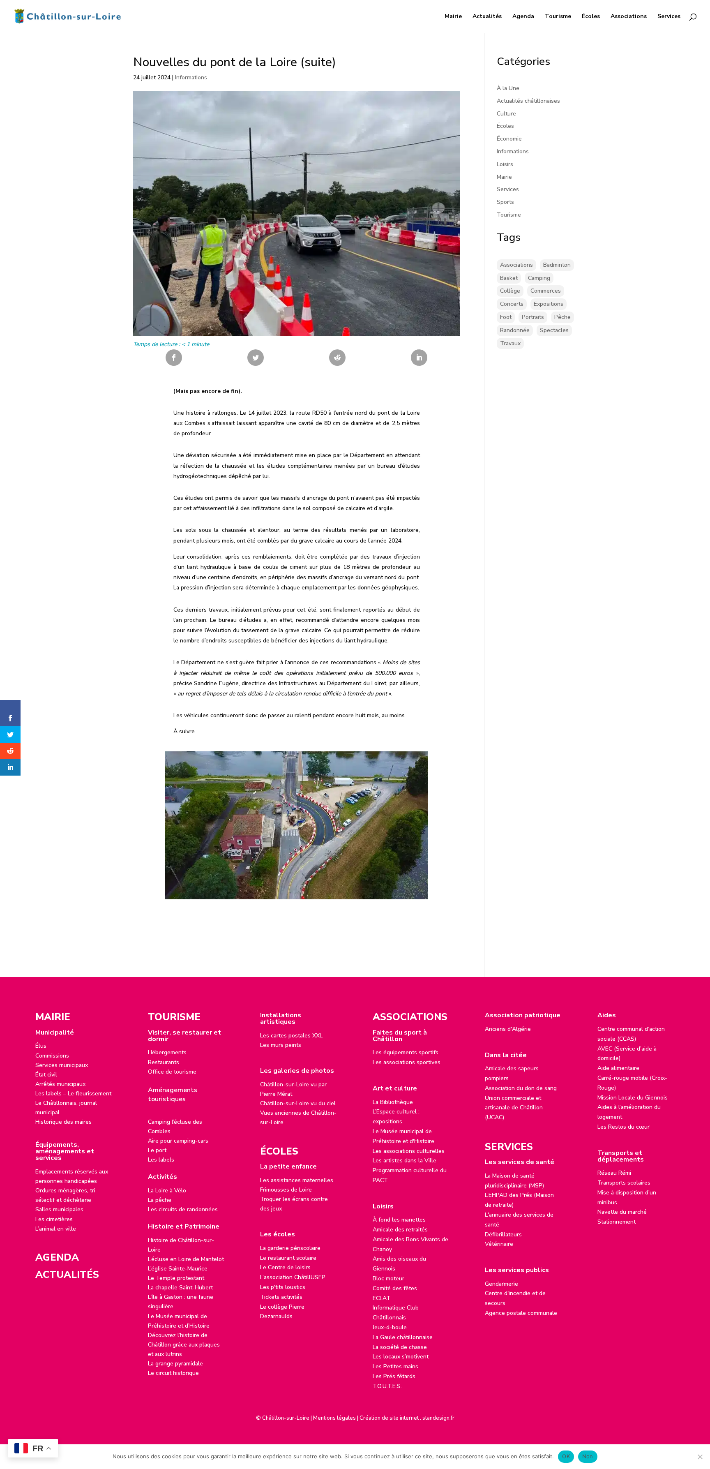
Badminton (557, 265)
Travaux (510, 343)
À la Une (508, 88)
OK (566, 1456)
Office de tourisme (172, 1072)
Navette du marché (622, 1212)
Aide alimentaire (618, 1068)
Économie (509, 139)
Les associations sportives (406, 1062)
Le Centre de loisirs (285, 1267)
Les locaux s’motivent (401, 1356)
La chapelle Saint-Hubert (180, 1287)
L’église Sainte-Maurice (177, 1269)
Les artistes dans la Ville (404, 1160)
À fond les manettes (399, 1220)
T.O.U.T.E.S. (387, 1386)
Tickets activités (281, 1297)
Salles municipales (59, 1209)
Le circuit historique (173, 1373)
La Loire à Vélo (167, 1190)
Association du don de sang (521, 1088)
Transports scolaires (623, 1183)
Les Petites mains (395, 1366)
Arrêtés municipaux (60, 1084)
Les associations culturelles (409, 1151)
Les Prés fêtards (394, 1376)
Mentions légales (334, 1418)
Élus (40, 1046)
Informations (191, 77)
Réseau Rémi (614, 1173)
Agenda (523, 17)
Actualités (487, 17)
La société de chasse (400, 1347)
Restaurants (163, 1062)
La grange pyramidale (175, 1363)
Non (587, 1456)
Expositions (548, 304)
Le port (157, 1150)
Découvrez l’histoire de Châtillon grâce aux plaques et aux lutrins (184, 1344)
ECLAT (381, 1298)
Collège (510, 291)
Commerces (545, 291)
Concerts (511, 304)
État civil (46, 1075)
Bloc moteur (388, 1278)
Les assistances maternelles (296, 1180)
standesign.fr (438, 1418)
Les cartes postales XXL (291, 1035)
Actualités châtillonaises (528, 101)
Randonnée (515, 330)
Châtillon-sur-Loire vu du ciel (298, 1103)
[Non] (700, 1457)
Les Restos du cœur (623, 1127)
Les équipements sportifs (405, 1052)
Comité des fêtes (395, 1288)
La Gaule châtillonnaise (403, 1337)
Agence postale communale (521, 1313)
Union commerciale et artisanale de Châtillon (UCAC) (514, 1108)
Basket (509, 278)
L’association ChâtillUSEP (292, 1277)
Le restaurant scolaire (288, 1258)
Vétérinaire (499, 1244)
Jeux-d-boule (390, 1327)
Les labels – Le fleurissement (73, 1093)
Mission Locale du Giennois (632, 1098)
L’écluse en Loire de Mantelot (186, 1259)
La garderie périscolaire (290, 1248)
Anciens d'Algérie (508, 1029)
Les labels (161, 1160)
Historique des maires (63, 1122)
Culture (506, 114)
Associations (629, 17)
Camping (539, 278)
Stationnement (616, 1222)
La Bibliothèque (393, 1102)
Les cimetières (54, 1219)
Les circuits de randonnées (183, 1209)
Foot (506, 317)
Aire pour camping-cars (178, 1141)
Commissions (52, 1056)
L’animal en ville (55, 1229)
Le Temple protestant (176, 1278)
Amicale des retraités (400, 1229)
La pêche (159, 1200)
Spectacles (554, 330)
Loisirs (505, 164)
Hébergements (167, 1052)
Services (668, 17)
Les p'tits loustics (282, 1287)
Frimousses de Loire (286, 1190)
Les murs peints (280, 1045)
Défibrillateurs (503, 1234)
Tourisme (558, 17)
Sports (505, 202)
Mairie (453, 17)
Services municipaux (61, 1065)
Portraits (533, 317)
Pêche (562, 317)
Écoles (591, 17)
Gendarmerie (501, 1284)
